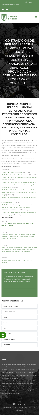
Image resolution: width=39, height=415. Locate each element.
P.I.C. (4, 328)
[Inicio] (10, 17)
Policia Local (7, 333)
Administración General (10, 306)
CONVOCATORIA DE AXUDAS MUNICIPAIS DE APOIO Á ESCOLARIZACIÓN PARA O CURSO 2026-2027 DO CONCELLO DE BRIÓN (20, 236)
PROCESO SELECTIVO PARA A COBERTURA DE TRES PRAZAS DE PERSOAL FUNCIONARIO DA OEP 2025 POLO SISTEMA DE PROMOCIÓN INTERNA (19, 249)
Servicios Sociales (8, 339)
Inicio (19, 87)
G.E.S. (5, 323)
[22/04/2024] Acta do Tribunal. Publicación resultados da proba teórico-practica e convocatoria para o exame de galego (19, 192)
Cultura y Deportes (9, 312)
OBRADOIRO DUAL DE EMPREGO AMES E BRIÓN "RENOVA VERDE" (18, 225)
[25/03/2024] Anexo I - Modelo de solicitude (15, 175)
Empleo (5, 317)
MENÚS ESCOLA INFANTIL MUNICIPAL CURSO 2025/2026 (17, 261)
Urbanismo (6, 344)
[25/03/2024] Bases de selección (12, 172)
